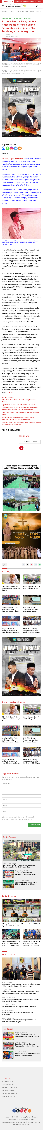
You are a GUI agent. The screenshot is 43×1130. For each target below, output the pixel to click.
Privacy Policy (25, 1117)
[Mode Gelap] (37, 5)
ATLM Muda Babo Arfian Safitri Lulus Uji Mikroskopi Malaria (19, 401)
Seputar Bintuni (7, 18)
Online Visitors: (7, 1081)
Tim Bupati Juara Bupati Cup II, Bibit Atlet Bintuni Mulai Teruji (26, 883)
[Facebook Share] (23, 564)
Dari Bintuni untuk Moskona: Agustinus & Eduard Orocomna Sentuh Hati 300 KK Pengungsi (18, 418)
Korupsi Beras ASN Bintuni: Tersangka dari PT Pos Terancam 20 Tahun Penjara (19, 1021)
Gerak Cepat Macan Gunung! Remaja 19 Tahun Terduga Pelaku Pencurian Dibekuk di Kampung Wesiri (21, 985)
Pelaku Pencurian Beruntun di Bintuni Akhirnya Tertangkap (17, 1013)
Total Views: (6, 1096)
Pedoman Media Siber (26, 1119)
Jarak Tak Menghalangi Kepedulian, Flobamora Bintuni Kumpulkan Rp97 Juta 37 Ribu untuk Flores (25, 873)
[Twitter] (16, 148)
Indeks (7, 1117)
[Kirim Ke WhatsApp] (39, 564)
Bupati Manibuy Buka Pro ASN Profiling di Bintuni (18, 405)
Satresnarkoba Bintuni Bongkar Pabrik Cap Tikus (19, 1007)
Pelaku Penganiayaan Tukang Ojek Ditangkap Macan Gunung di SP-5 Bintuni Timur (20, 1000)
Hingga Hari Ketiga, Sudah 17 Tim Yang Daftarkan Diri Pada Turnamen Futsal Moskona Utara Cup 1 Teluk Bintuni (11, 943)
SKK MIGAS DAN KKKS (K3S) (21, 18)
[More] (20, 148)
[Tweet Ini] (27, 564)
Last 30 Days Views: (8, 1093)
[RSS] (29, 1111)
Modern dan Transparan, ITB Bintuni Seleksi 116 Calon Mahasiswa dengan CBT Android (27, 1035)
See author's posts (30, 441)
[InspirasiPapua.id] (15, 5)
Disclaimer (13, 1119)
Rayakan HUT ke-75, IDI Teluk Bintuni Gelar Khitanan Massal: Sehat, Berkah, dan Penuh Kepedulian (20, 409)
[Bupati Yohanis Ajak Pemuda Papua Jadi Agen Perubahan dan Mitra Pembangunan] (8, 1045)
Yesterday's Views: (8, 1087)
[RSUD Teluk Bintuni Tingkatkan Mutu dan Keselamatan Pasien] (32, 600)
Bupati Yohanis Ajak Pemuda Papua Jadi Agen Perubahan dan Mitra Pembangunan (26, 1045)
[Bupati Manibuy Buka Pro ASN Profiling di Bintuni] (32, 579)
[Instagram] (12, 148)
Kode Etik (15, 1117)
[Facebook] (3, 148)
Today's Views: (7, 1084)
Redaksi (8, 35)
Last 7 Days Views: (8, 1090)
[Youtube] (25, 1111)
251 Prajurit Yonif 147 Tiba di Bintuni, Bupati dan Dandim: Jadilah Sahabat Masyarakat (19, 866)
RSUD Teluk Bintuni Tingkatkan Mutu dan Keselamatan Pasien (20, 413)
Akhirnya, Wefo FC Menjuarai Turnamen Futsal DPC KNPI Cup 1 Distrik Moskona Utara (21, 925)
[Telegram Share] (35, 564)
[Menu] (3, 5)
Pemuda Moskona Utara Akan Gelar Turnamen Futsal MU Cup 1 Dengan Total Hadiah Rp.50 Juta (31, 943)
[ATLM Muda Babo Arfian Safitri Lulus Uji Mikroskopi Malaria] (11, 579)
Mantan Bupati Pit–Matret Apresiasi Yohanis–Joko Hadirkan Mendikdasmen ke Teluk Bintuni (27, 1054)
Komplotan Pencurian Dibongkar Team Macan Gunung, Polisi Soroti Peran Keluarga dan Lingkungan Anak (21, 992)
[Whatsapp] (7, 148)
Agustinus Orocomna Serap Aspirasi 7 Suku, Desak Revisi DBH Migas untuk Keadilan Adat (21, 423)
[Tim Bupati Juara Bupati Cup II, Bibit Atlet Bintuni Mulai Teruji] (8, 884)
